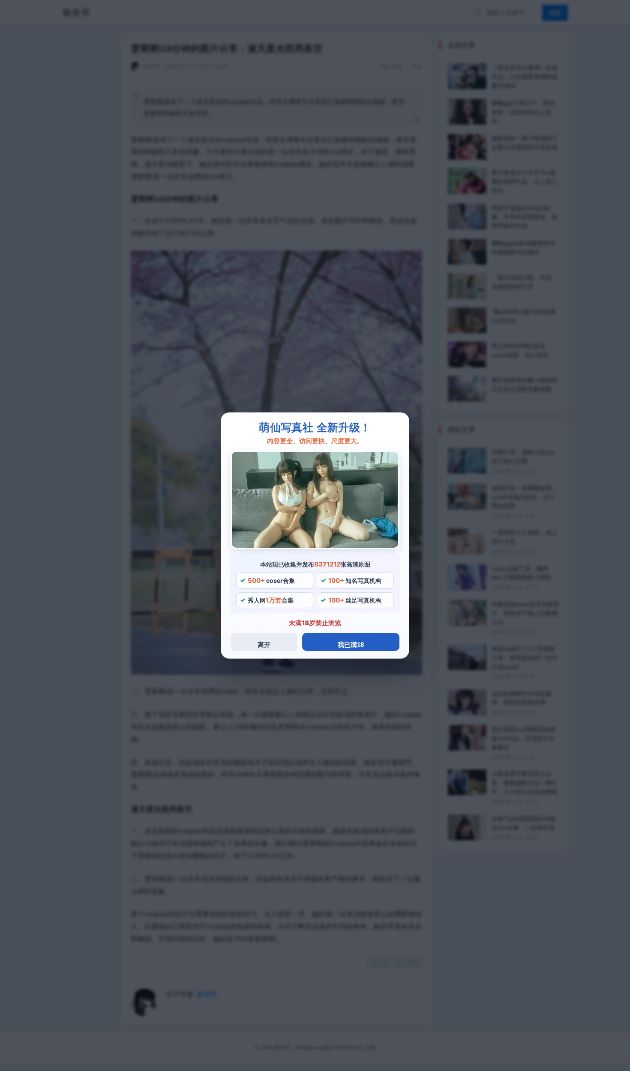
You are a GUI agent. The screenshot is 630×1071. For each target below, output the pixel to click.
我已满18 (351, 644)
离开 (264, 644)
